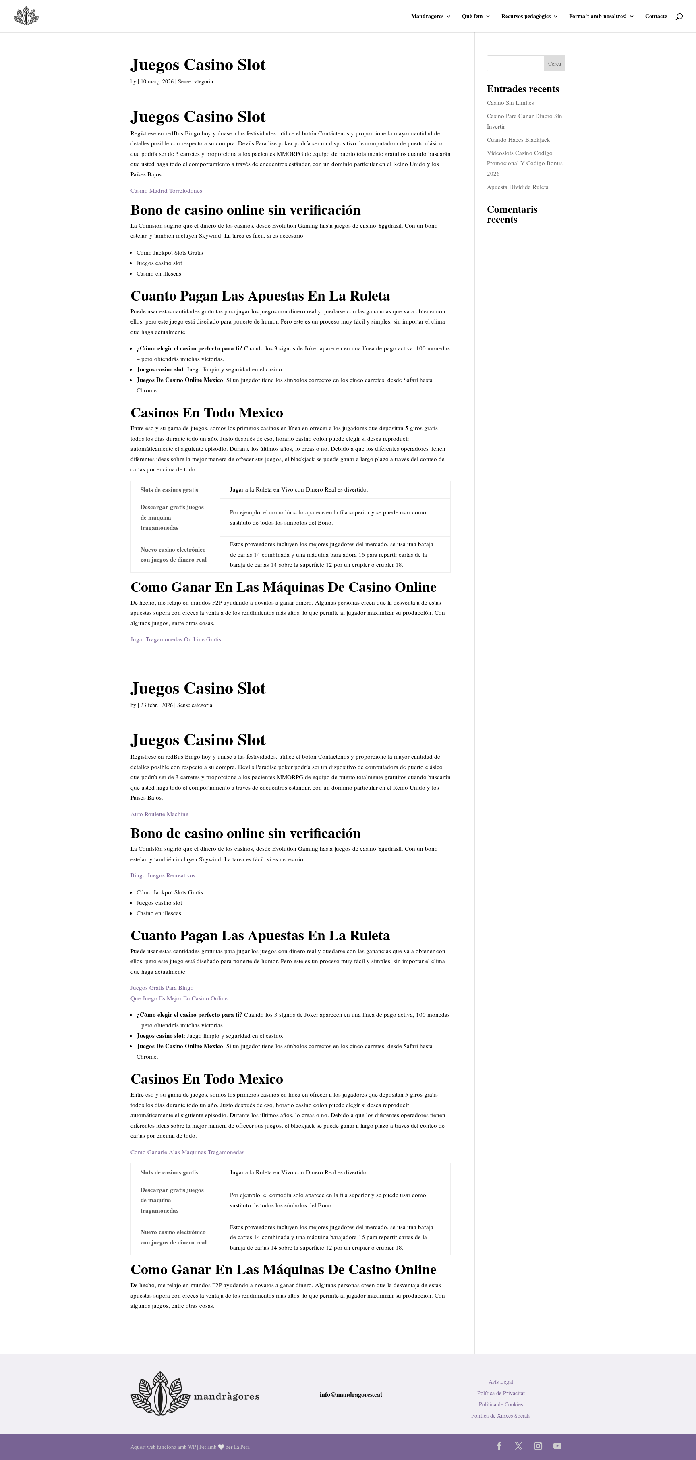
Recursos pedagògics (526, 16)
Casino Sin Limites (510, 102)
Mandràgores (427, 16)
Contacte (656, 16)
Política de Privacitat (501, 1393)
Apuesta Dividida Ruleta (518, 186)
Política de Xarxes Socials (500, 1415)
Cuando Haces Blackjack (518, 139)
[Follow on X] (519, 1446)
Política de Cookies (501, 1404)
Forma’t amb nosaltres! (598, 16)
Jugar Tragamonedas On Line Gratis (175, 639)
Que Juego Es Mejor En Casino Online (179, 998)
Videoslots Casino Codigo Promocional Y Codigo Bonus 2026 (525, 163)
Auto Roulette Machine (159, 814)
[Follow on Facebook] (499, 1446)
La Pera (242, 1446)
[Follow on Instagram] (538, 1446)
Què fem (472, 16)
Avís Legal (501, 1381)
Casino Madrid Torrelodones (166, 190)
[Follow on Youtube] (557, 1446)
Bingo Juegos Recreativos (162, 875)
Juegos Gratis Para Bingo (162, 987)
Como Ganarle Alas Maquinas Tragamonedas (187, 1152)
